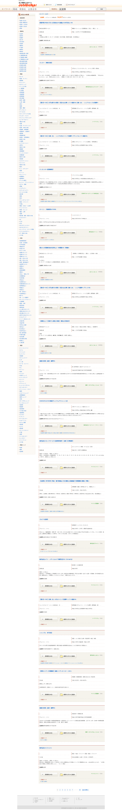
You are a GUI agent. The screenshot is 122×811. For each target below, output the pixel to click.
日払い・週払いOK (24, 274)
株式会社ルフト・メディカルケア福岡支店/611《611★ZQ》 (56, 559)
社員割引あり (23, 281)
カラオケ (22, 414)
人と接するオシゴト (24, 309)
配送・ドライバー (24, 202)
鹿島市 (21, 45)
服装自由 (22, 307)
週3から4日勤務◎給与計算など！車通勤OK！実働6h (54, 247)
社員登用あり (23, 293)
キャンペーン (23, 174)
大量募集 (22, 301)
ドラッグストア (23, 377)
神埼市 (21, 51)
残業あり (22, 266)
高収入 (21, 272)
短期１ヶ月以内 (23, 24)
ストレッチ (80, 799)
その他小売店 (23, 410)
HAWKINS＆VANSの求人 (69, 432)
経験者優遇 (22, 270)
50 (79, 790)
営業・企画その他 (24, 127)
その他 (21, 235)
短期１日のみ (23, 20)
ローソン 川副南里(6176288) (48, 209)
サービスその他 (23, 192)
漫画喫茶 (22, 412)
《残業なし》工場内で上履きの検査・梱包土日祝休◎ (55, 321)
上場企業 (22, 342)
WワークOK (23, 250)
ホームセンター (23, 387)
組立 (21, 198)
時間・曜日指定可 (24, 262)
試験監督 (22, 155)
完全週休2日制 (23, 338)
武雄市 (21, 43)
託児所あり (22, 328)
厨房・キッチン (23, 78)
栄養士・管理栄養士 (24, 137)
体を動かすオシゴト (24, 313)
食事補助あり (23, 285)
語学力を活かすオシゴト (26, 315)
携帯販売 (22, 178)
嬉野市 (21, 49)
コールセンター (23, 436)
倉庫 (21, 434)
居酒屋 (21, 356)
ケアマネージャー (24, 143)
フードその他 (23, 86)
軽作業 (21, 194)
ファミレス (22, 352)
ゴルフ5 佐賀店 (44, 519)
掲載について (51, 798)
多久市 (21, 39)
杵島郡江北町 (23, 67)
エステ (21, 426)
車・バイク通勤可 (24, 297)
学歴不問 (22, 321)
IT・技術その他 (23, 233)
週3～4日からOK (24, 260)
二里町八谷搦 (52, 511)
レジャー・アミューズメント (27, 182)
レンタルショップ (24, 403)
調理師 (21, 80)
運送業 (21, 428)
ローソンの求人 (49, 239)
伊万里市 (22, 41)
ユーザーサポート (24, 119)
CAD (21, 221)
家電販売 (22, 176)
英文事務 (22, 98)
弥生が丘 (50, 432)
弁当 (21, 365)
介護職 (21, 141)
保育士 (21, 145)
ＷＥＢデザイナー (24, 227)
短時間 (21, 451)
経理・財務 (22, 100)
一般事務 (22, 88)
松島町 (50, 663)
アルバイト (65, 799)
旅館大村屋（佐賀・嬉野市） (48, 361)
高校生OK (22, 246)
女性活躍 (22, 336)
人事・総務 (22, 102)
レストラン (22, 354)
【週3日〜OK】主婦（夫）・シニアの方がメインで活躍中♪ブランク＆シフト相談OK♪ (64, 136)
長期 (21, 28)
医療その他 (22, 139)
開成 (49, 201)
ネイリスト (22, 162)
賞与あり (22, 327)
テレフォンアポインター (26, 117)
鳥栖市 (21, 37)
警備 (21, 186)
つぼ (78, 798)
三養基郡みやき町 (24, 59)
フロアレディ (23, 188)
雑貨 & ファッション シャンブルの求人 (73, 663)
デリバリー (22, 82)
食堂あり (22, 289)
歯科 (21, 449)
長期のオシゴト (23, 256)
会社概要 (50, 800)
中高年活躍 (22, 334)
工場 (21, 432)
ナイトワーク (23, 440)
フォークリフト (23, 207)
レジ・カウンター (24, 168)
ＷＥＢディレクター (24, 225)
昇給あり (22, 280)
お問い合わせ (51, 799)
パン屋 (21, 361)
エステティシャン (24, 160)
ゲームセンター (23, 418)
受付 (21, 104)
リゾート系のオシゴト (25, 319)
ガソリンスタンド (24, 430)
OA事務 (22, 90)
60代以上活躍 (23, 325)
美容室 (21, 424)
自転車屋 (22, 408)
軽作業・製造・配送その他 (26, 215)
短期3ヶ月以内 (23, 26)
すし (21, 367)
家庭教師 (22, 151)
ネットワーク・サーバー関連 (27, 229)
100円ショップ (23, 375)
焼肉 (21, 371)
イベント (22, 172)
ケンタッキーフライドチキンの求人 (73, 201)
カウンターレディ (24, 190)
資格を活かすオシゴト (25, 311)
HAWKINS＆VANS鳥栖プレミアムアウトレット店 (54, 401)
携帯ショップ (23, 397)
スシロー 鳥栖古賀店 (46, 62)
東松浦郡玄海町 (23, 61)
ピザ (21, 359)
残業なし (22, 268)
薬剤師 (21, 133)
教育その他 (22, 157)
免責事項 (36, 800)
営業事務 (22, 92)
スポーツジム (23, 420)
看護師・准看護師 (24, 129)
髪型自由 (22, 305)
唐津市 (21, 35)
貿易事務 (22, 96)
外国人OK (22, 248)
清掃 (21, 213)
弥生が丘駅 (56, 432)
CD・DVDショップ (24, 401)
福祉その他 (22, 147)
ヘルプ (35, 802)
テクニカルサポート (24, 231)
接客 (21, 170)
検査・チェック (23, 209)
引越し (21, 204)
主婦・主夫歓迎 (23, 242)
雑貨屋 (21, 406)
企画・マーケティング (25, 125)
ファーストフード (24, 348)
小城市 (21, 47)
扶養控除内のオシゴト (25, 283)
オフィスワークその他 (25, 113)
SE (20, 219)
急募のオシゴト (23, 252)
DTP (21, 223)
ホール (21, 76)
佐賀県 (42, 54)
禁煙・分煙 (22, 303)
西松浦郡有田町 (23, 63)
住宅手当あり (23, 330)
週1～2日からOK (24, 258)
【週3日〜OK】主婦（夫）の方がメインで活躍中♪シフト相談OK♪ (58, 599)
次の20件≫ (85, 790)
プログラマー (23, 217)
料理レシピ (65, 801)
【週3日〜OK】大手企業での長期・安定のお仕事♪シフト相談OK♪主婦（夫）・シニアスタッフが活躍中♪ (69, 102)
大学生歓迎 (22, 244)
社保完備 (22, 278)
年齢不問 (22, 323)
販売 (21, 166)
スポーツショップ (24, 393)
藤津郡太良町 (23, 71)
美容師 (21, 158)
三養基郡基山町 (23, 55)
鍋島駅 (53, 201)
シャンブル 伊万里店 (46, 632)
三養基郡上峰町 (23, 57)
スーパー (22, 379)
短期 (21, 447)
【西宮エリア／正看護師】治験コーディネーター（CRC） (56, 671)
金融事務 (22, 94)
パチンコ (22, 416)
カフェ (21, 350)
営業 (21, 123)
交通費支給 (22, 276)
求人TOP (36, 798)
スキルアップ (23, 317)
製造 (21, 196)
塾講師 (21, 149)
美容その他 (22, 164)
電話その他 (22, 121)
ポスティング (23, 84)
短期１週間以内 (23, 22)
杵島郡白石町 (23, 69)
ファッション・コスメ (25, 389)
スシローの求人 (47, 94)
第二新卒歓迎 (23, 332)
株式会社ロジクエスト (46, 748)
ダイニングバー (23, 358)
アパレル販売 (23, 180)
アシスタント (23, 110)
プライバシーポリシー (38, 799)
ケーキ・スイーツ (24, 363)
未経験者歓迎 (23, 240)
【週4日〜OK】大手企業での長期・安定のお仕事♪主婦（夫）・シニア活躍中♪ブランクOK (65, 287)
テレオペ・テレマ (24, 115)
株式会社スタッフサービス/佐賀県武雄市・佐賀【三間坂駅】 (57, 441)
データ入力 (22, 112)
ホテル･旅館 (23, 422)
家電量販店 (22, 395)
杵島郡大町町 (23, 65)
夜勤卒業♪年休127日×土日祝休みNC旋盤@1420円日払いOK (56, 22)
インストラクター (24, 153)
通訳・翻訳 (22, 108)
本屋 (21, 399)
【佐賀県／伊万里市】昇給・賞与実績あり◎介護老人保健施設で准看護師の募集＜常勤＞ (65, 481)
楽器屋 (21, 405)
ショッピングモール (24, 385)
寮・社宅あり (23, 291)
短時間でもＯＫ (23, 264)
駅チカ (21, 295)
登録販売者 (22, 135)
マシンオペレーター (24, 200)
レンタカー (22, 438)
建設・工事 (22, 211)
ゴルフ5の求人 (53, 551)
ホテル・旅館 (23, 184)
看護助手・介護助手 (24, 131)
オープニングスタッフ (25, 299)
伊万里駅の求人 (60, 511)
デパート (22, 381)
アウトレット (23, 383)
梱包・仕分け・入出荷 (25, 205)
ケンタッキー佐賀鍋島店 (46, 169)
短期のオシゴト (23, 254)
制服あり (22, 287)
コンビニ (22, 373)
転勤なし (22, 340)
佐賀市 (21, 34)
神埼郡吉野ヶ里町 (24, 53)
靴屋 (21, 391)
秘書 (21, 106)
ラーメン (22, 369)
